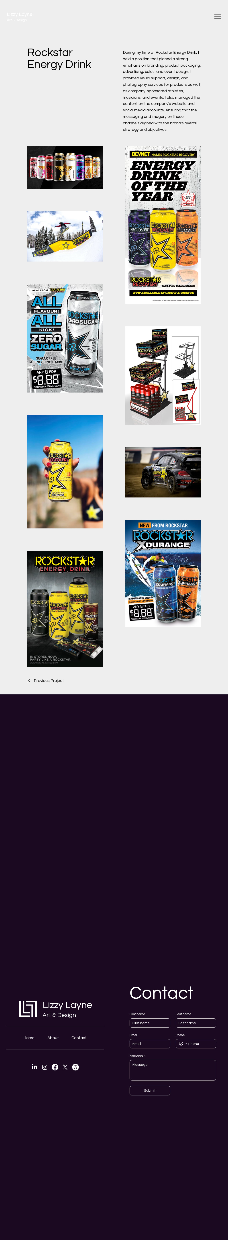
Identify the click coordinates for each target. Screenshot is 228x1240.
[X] (65, 1067)
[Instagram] (44, 1067)
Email (135, 1035)
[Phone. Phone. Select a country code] (183, 1043)
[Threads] (75, 1067)
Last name (183, 1014)
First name (137, 1014)
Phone (180, 1035)
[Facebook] (55, 1067)
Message (137, 1055)
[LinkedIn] (34, 1067)
